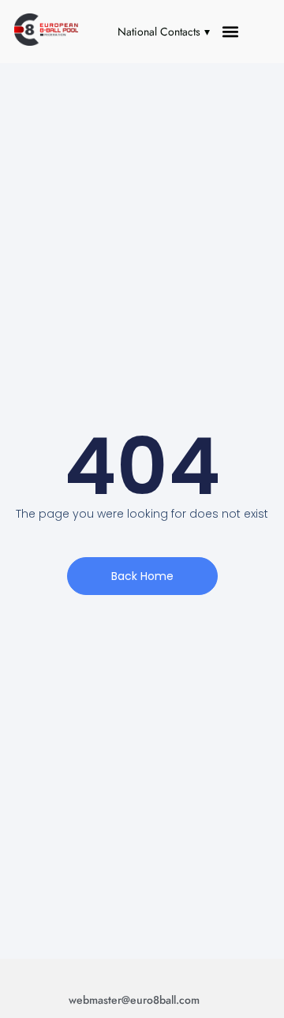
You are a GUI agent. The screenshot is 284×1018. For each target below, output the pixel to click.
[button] (231, 32)
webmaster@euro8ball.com (134, 1000)
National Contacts (159, 31)
